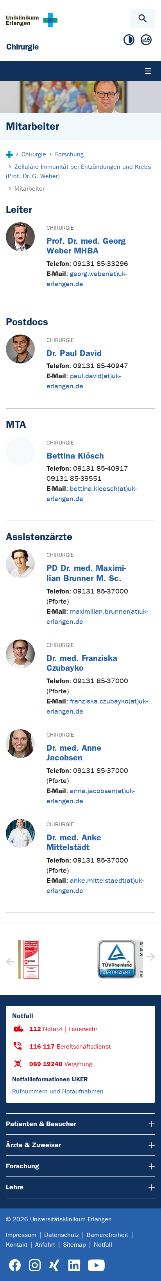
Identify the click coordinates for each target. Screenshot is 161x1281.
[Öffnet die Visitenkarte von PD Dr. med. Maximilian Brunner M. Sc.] (20, 563)
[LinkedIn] (74, 1265)
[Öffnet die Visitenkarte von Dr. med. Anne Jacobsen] (20, 743)
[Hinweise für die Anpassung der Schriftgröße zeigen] (146, 41)
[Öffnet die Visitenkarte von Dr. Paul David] (20, 349)
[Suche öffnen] (142, 18)
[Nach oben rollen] (149, 1268)
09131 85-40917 (100, 468)
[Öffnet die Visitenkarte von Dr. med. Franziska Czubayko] (20, 654)
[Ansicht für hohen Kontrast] (128, 41)
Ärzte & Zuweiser (33, 1145)
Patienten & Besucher (41, 1124)
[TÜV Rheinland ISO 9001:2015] (80, 959)
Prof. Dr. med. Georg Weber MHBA (86, 246)
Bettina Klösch (75, 456)
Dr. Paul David (74, 353)
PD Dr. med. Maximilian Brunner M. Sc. (86, 573)
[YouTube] (96, 1265)
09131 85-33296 (100, 264)
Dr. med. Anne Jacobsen (74, 753)
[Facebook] (15, 1265)
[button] (150, 959)
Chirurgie (60, 228)
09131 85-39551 (74, 479)
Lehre (14, 1187)
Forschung (22, 1166)
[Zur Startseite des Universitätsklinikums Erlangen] (31, 20)
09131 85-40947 (100, 366)
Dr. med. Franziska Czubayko (82, 663)
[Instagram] (35, 1265)
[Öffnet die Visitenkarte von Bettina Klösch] (20, 451)
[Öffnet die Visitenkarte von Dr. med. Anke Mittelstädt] (20, 833)
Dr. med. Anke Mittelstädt (74, 842)
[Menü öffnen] (148, 71)
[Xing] (54, 1265)
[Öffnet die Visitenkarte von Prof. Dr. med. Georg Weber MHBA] (20, 236)
